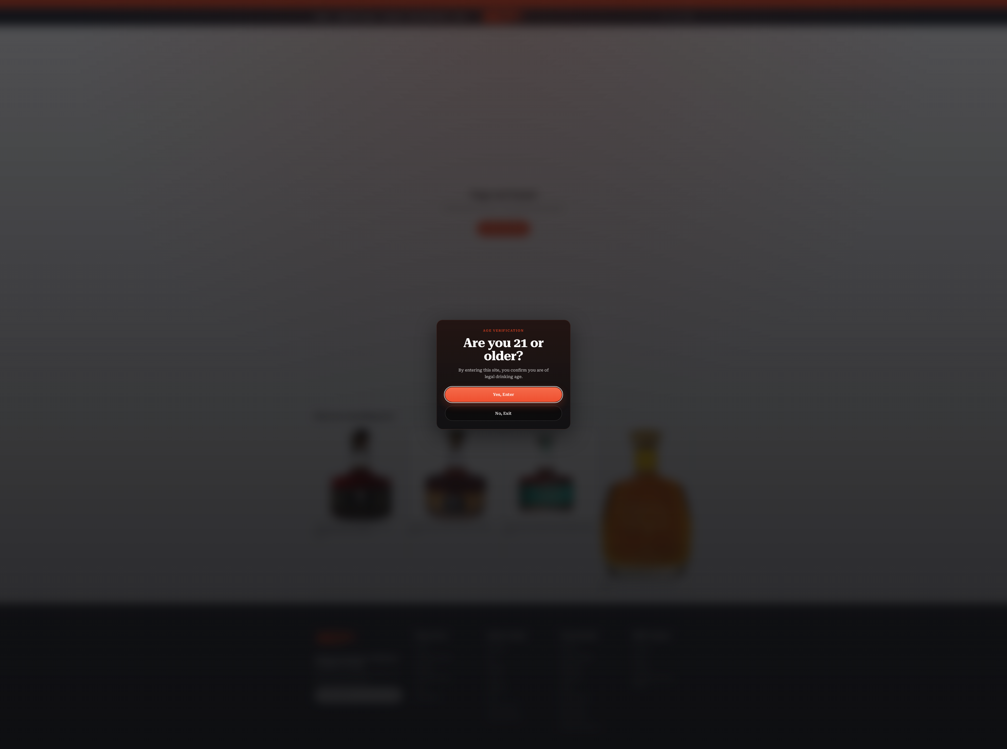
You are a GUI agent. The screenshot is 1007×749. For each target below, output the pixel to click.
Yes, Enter (503, 394)
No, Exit (503, 413)
